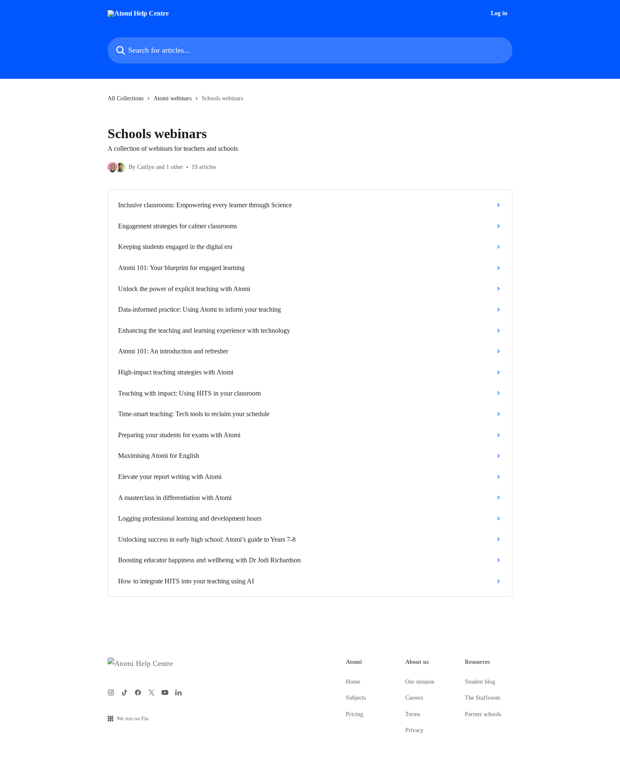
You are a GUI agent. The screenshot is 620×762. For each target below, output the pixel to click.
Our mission (419, 682)
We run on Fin (133, 718)
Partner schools (483, 714)
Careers (414, 698)
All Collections (125, 98)
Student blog (480, 682)
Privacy (414, 730)
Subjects (356, 698)
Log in (499, 13)
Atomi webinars (172, 98)
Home (353, 682)
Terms (412, 714)
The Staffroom (482, 698)
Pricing (354, 714)
